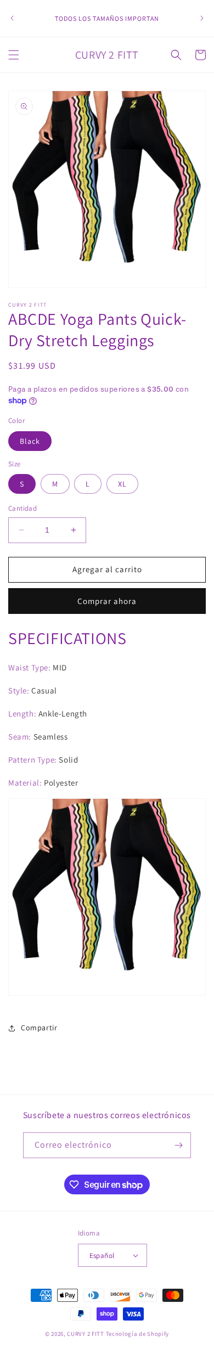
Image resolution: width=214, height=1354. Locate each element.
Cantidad (22, 508)
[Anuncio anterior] (12, 18)
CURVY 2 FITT (85, 1334)
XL (122, 484)
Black (30, 441)
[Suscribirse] (178, 1145)
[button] (14, 55)
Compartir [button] (39, 1028)
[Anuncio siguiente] (202, 18)
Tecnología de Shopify (138, 1334)
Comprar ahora (107, 601)
